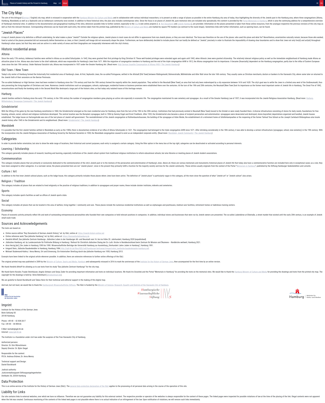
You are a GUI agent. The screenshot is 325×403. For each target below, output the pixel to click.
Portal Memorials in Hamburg (255, 20)
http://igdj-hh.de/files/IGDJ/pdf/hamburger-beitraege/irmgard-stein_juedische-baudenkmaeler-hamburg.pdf (105, 248)
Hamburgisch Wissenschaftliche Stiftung (59, 285)
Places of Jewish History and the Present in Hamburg (28, 3)
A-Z (60, 3)
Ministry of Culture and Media (136, 26)
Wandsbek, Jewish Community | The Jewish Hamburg (190, 133)
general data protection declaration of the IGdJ (89, 386)
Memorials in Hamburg (246, 166)
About (65, 3)
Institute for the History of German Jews (156, 261)
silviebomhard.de (54, 274)
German (26, 17)
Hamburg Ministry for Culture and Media (96, 17)
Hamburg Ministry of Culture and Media (251, 271)
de (317, 3)
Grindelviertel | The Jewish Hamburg (83, 120)
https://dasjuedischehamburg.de (76, 236)
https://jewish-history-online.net (91, 233)
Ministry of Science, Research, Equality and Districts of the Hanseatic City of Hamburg (133, 285)
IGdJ (137, 23)
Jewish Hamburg (184, 23)
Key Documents (167, 23)
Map (55, 3)
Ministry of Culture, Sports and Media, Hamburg (66, 261)
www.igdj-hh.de (15, 332)
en (321, 3)
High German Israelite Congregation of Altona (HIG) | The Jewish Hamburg (148, 64)
